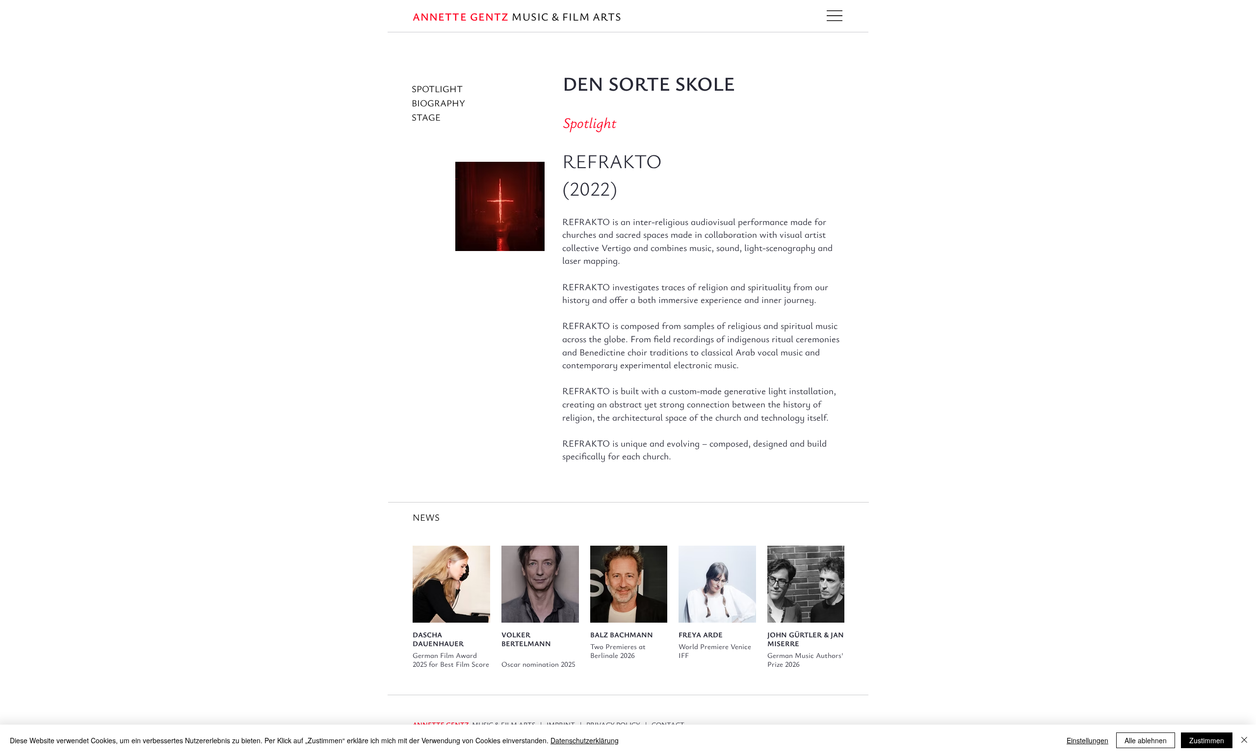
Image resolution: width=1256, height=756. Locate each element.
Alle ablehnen (1146, 740)
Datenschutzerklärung (584, 740)
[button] (834, 15)
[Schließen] (1244, 740)
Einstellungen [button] (1087, 740)
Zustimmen (1206, 740)
